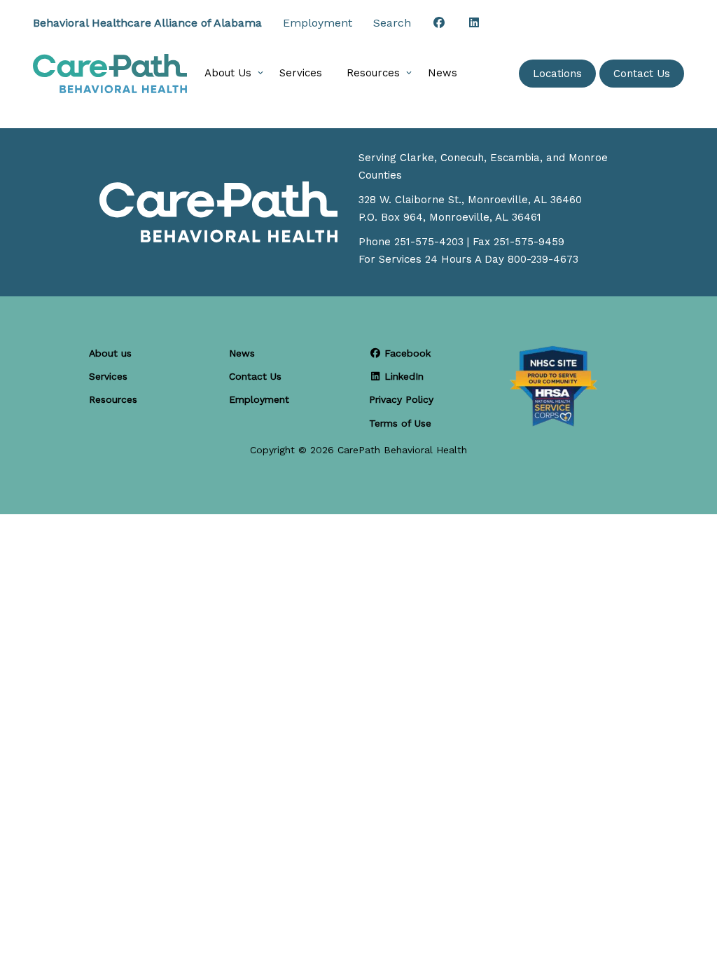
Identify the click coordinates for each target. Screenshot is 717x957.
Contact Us (641, 73)
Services (300, 73)
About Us (227, 73)
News (442, 73)
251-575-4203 (429, 241)
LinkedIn (402, 376)
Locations (557, 73)
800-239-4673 (543, 259)
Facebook (406, 353)
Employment (317, 22)
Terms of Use (400, 423)
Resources (373, 73)
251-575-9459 (529, 241)
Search (392, 22)
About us (110, 353)
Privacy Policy (401, 399)
